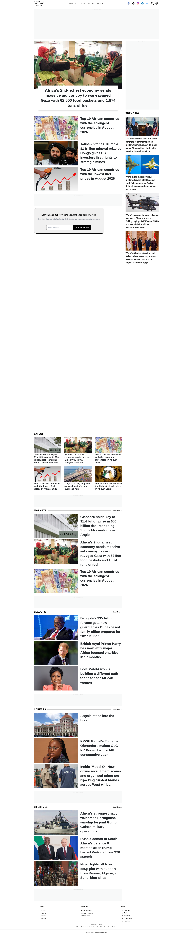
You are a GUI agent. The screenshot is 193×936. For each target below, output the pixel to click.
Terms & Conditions (87, 913)
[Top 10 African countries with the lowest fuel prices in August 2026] (78, 179)
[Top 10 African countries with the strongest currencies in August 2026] (78, 128)
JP (101, 926)
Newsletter (127, 921)
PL (112, 926)
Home (42, 907)
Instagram (127, 915)
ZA (116, 926)
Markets (72, 3)
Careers (90, 3)
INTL (77, 926)
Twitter (126, 913)
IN (97, 926)
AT (85, 926)
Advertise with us (86, 910)
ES (93, 926)
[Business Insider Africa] (40, 3)
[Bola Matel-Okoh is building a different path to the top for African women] (78, 678)
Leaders (81, 3)
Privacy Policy (85, 916)
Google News (128, 918)
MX (105, 926)
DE (89, 926)
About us (84, 907)
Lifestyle (100, 3)
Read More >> (117, 510)
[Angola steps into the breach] (78, 725)
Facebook (127, 910)
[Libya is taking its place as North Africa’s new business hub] (78, 478)
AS (81, 926)
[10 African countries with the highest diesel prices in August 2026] (108, 478)
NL (109, 926)
